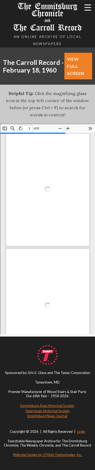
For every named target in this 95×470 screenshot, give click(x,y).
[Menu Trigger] (87, 7)
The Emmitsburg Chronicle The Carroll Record (47, 17)
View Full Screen (75, 66)
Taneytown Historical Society (47, 411)
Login (81, 431)
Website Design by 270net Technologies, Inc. (47, 455)
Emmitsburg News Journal (47, 416)
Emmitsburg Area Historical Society (47, 406)
